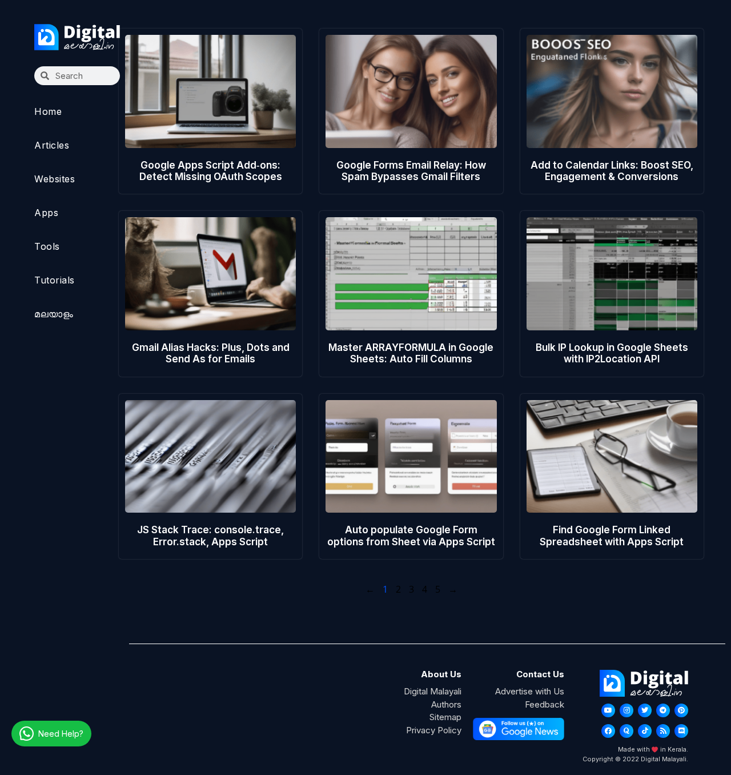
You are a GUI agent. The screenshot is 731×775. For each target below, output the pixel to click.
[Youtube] (608, 710)
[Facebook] (608, 731)
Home (48, 111)
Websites (54, 179)
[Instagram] (626, 710)
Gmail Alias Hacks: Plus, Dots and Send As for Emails (211, 353)
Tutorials (54, 280)
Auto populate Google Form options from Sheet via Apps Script (411, 535)
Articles (51, 145)
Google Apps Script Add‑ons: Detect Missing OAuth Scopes (210, 170)
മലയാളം (53, 313)
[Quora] (626, 731)
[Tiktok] (645, 731)
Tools (47, 246)
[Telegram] (663, 710)
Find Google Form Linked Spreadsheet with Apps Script (612, 535)
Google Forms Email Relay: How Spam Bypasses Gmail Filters (411, 170)
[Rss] (663, 731)
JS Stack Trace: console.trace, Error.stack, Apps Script (210, 535)
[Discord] (681, 731)
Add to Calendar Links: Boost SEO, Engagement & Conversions (612, 170)
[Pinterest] (681, 710)
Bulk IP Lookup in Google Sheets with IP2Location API (612, 353)
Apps (46, 212)
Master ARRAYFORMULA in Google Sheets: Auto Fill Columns (410, 353)
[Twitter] (645, 710)
